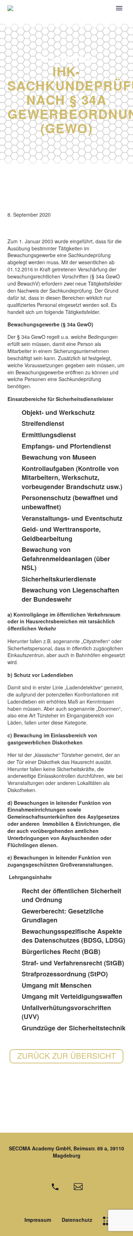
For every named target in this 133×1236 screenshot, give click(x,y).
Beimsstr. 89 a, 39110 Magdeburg (88, 1152)
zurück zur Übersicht (66, 1055)
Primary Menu (119, 8)
